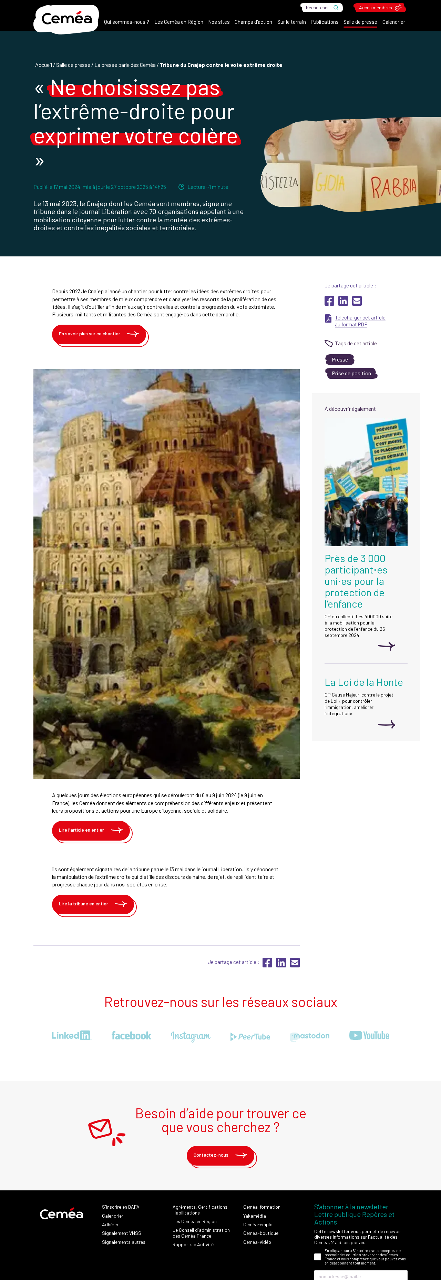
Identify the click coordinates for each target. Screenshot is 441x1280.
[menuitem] (127, 23)
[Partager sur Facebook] (330, 304)
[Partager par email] (357, 304)
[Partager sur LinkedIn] (343, 304)
